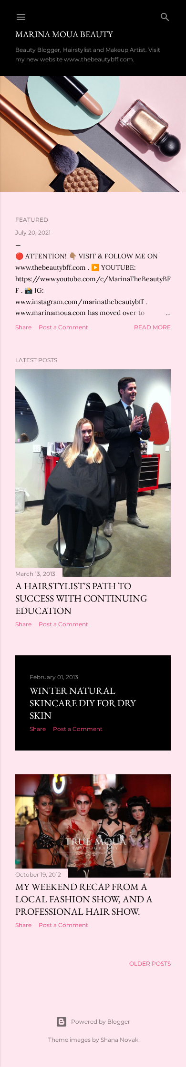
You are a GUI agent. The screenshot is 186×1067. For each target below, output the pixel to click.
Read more (152, 327)
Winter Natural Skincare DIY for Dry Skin (83, 702)
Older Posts (150, 963)
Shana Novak (119, 1039)
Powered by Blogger (100, 1021)
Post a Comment (63, 327)
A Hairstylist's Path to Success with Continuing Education (81, 598)
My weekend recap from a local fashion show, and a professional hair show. (84, 899)
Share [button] (23, 327)
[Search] (165, 15)
